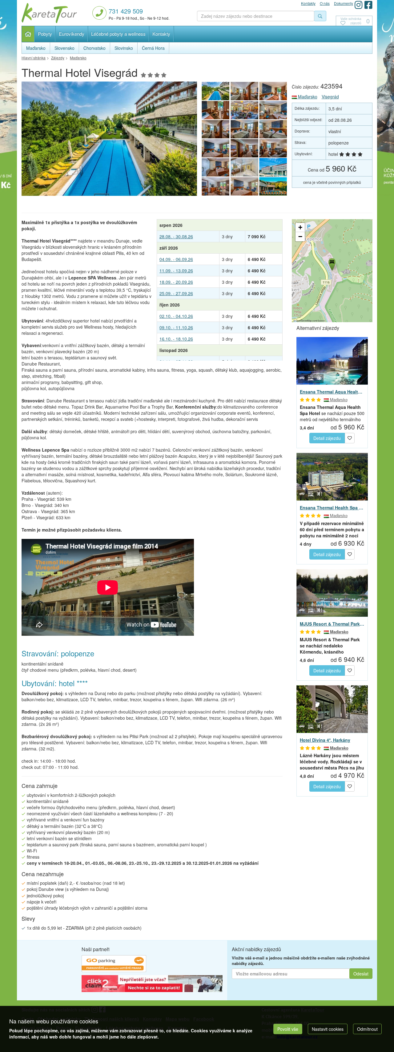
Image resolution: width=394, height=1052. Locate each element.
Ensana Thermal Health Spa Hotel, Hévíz (332, 507)
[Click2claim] (152, 984)
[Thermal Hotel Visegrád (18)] (215, 129)
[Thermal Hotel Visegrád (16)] (273, 129)
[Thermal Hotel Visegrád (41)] (215, 110)
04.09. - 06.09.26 (176, 259)
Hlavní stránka (28, 34)
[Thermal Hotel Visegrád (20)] (244, 110)
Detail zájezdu (327, 438)
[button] (331, 263)
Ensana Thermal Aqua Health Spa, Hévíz (332, 392)
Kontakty (161, 33)
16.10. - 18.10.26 (176, 339)
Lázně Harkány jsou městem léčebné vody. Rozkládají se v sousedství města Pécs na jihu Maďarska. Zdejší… (332, 761)
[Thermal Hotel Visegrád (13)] (273, 148)
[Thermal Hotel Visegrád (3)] (273, 167)
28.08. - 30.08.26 (176, 236)
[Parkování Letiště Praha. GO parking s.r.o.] (114, 964)
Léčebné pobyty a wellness (118, 33)
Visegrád (330, 96)
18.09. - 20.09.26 (176, 282)
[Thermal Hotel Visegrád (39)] (109, 140)
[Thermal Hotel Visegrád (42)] (273, 91)
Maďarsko (307, 96)
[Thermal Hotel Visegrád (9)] (244, 186)
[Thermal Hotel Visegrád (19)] (273, 110)
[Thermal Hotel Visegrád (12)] (215, 167)
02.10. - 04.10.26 (176, 316)
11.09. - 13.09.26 (176, 270)
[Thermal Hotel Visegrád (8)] (273, 186)
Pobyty (45, 33)
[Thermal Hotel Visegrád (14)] (244, 148)
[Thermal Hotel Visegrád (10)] (215, 186)
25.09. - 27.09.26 (176, 293)
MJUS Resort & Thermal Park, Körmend (332, 624)
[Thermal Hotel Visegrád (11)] (244, 167)
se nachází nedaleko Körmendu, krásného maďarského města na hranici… (330, 645)
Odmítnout (367, 1029)
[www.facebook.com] (368, 5)
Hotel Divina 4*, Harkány (325, 740)
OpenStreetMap (304, 320)
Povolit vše (287, 1029)
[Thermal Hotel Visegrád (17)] (244, 129)
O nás (325, 3)
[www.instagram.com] (359, 5)
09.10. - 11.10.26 (176, 327)
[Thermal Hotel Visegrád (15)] (215, 148)
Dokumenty (343, 3)
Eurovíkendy (71, 33)
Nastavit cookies (328, 1029)
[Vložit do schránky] (350, 437)
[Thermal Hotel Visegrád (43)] (244, 91)
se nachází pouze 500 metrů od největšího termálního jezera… (332, 413)
